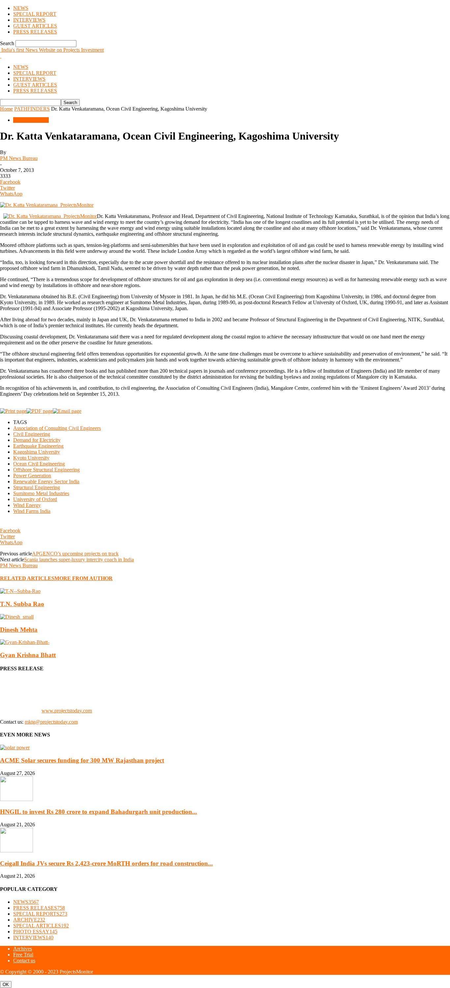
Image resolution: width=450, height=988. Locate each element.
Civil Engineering (31, 434)
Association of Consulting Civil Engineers (57, 428)
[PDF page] (39, 411)
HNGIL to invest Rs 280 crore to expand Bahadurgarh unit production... (98, 811)
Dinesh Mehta (19, 629)
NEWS (20, 8)
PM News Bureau (19, 158)
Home (6, 109)
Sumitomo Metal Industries (41, 493)
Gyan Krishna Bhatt (28, 655)
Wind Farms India (31, 511)
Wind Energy (27, 505)
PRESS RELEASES (35, 32)
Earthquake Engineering (38, 446)
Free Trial (23, 954)
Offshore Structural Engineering (46, 469)
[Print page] (13, 411)
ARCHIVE (29, 919)
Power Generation (32, 475)
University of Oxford (35, 499)
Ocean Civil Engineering (39, 464)
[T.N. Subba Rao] (20, 591)
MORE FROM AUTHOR (83, 578)
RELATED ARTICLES (27, 578)
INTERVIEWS (29, 20)
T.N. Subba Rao (22, 604)
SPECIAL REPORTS (40, 914)
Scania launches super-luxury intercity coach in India (79, 559)
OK (6, 984)
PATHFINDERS (32, 109)
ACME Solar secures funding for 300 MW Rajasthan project (82, 760)
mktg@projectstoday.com (51, 722)
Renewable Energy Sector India (46, 481)
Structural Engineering (36, 487)
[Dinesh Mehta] (17, 617)
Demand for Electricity (37, 440)
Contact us (24, 960)
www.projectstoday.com (67, 710)
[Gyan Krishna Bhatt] (24, 642)
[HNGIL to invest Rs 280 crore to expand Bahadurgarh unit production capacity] (16, 799)
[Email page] (67, 411)
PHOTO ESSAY (35, 931)
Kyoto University (31, 458)
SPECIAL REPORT (34, 14)
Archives (22, 948)
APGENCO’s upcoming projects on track (75, 553)
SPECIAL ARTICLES (41, 925)
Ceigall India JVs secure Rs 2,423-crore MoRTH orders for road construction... (106, 863)
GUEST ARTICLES (35, 26)
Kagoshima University (36, 452)
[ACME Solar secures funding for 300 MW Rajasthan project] (15, 747)
